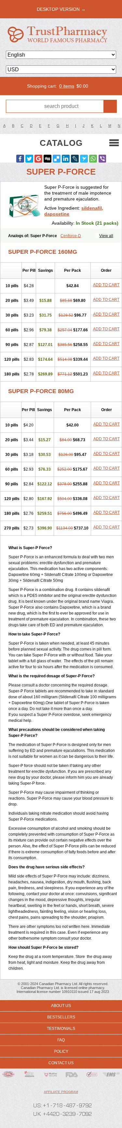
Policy (61, 1051)
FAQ (61, 1040)
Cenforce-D (71, 236)
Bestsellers (61, 1017)
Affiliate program (61, 1092)
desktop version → (61, 9)
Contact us (61, 1063)
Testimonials (61, 1028)
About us (61, 1005)
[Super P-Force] (24, 205)
